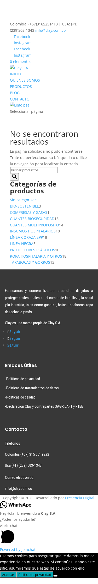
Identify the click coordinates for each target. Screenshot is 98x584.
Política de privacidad (34, 574)
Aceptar (8, 574)
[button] (49, 534)
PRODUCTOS (21, 86)
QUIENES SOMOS (25, 80)
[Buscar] (14, 176)
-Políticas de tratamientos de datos (32, 388)
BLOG (15, 92)
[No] (55, 576)
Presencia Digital (79, 497)
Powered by (18, 549)
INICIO (15, 73)
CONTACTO (20, 99)
